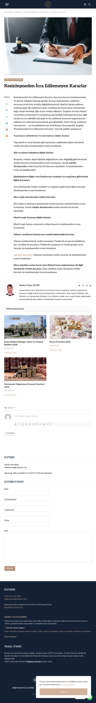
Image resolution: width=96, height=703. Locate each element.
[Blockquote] (36, 424)
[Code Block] (40, 424)
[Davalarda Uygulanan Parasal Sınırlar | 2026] (25, 369)
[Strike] (26, 424)
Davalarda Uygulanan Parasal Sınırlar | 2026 (24, 385)
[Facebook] (6, 110)
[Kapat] (88, 678)
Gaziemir (46, 631)
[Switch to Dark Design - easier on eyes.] (89, 4)
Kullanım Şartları (33, 661)
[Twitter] (6, 116)
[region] (63, 687)
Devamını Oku (10, 353)
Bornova (29, 631)
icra (27, 125)
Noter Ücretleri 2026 (60, 342)
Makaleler (18, 12)
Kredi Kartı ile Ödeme (23, 688)
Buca (35, 631)
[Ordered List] (30, 424)
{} (47, 424)
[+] (50, 424)
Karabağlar (54, 631)
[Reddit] (6, 135)
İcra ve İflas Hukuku (30, 12)
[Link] (44, 424)
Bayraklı (13, 631)
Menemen (77, 631)
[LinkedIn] (6, 123)
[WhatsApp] (6, 103)
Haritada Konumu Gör (13, 607)
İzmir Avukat (8, 12)
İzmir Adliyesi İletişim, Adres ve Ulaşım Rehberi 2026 (23, 343)
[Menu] (7, 4)
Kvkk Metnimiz (68, 685)
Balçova (62, 631)
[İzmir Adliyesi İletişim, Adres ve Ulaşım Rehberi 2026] (25, 327)
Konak (6, 631)
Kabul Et (63, 692)
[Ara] (85, 4)
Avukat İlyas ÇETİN (29, 285)
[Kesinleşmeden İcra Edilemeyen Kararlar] (48, 45)
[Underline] (22, 424)
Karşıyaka (21, 631)
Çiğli (39, 631)
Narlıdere (70, 631)
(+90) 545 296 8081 (13, 596)
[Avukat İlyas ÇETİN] (48, 4)
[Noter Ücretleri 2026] (71, 327)
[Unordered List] (33, 424)
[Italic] (19, 424)
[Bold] (16, 424)
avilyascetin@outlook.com (15, 599)
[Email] (6, 129)
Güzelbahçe (87, 631)
